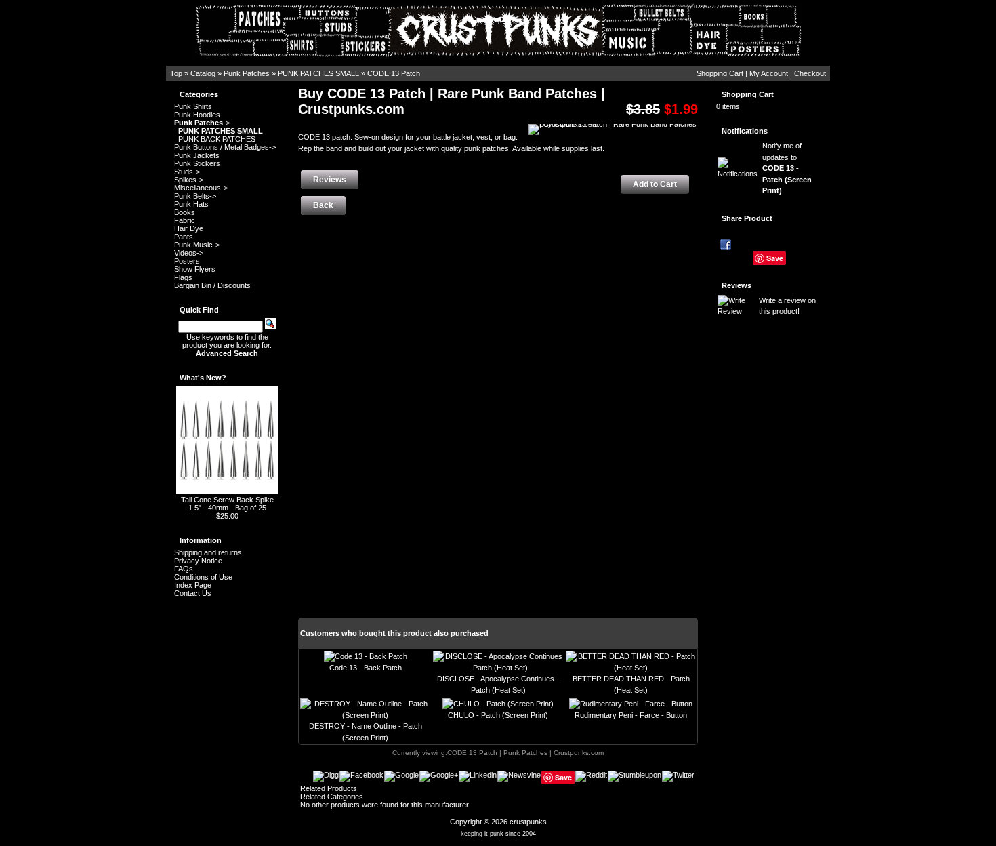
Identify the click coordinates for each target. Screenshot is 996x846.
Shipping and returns (208, 552)
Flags (183, 277)
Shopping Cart (720, 73)
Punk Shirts (193, 106)
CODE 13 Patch (393, 73)
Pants (183, 237)
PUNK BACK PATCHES (216, 139)
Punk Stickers (197, 163)
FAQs (183, 569)
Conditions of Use (203, 577)
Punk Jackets (197, 155)
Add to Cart (655, 184)
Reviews (736, 285)
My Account (768, 73)
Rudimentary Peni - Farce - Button (631, 715)
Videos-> (188, 253)
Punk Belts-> (195, 196)
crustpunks (528, 822)
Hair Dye (188, 228)
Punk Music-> (197, 245)
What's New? (203, 378)
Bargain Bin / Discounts (212, 285)
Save (774, 258)
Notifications (745, 131)
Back (323, 205)
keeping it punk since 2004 (498, 833)
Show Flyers (194, 269)
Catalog (202, 73)
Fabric (184, 220)
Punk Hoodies (197, 114)
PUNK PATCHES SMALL (318, 73)
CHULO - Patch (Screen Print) (498, 715)
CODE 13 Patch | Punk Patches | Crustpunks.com (525, 753)
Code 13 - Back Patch (365, 668)
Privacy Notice (198, 561)
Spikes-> (188, 180)
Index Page (192, 585)
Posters (187, 261)
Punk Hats (191, 204)
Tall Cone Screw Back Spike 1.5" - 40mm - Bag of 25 (227, 504)
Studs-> (187, 171)
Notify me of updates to (787, 168)
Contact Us (192, 593)
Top (176, 73)
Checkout (810, 73)
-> (202, 123)
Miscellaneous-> (201, 188)
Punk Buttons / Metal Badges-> (225, 147)
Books (184, 212)
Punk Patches (247, 73)
